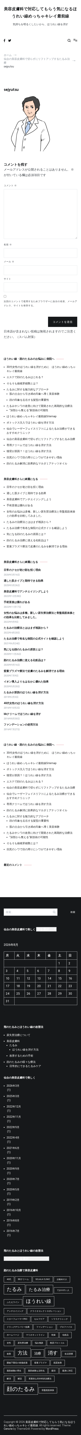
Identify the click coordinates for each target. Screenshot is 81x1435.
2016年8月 (13, 1220)
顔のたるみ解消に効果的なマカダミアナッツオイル (37, 463)
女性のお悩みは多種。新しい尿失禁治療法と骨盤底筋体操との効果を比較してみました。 (41, 513)
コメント (10, 185)
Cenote (8, 1428)
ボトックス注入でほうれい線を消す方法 (30, 422)
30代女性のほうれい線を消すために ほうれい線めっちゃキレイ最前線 (41, 369)
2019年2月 (13, 1199)
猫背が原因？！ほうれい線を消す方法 (29, 451)
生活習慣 (69, 1354)
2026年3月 (13, 1085)
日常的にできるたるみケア (25, 1066)
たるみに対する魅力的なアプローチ (28, 389)
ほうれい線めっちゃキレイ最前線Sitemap (32, 416)
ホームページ (13, 1335)
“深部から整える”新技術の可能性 (28, 410)
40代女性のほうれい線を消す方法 (24, 703)
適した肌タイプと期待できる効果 (26, 493)
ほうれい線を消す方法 (25, 1049)
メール (9, 261)
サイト (7, 279)
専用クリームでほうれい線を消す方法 (29, 445)
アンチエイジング (15, 1311)
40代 (9, 1279)
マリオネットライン (35, 1335)
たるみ (13, 1045)
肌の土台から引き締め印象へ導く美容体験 (34, 393)
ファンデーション (44, 1327)
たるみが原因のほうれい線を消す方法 (26, 692)
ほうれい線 (38, 1301)
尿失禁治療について (18, 1034)
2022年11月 (14, 1116)
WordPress (52, 1428)
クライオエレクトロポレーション (45, 1311)
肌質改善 (57, 1363)
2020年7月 (13, 1179)
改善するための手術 (21, 1055)
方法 (23, 1353)
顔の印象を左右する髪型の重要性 (29, 399)
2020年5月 (13, 1189)
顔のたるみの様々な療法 (21, 1061)
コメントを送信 (63, 321)
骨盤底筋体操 (48, 1390)
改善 (9, 1354)
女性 (9, 1343)
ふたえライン (13, 1302)
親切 (53, 1370)
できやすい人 (63, 1290)
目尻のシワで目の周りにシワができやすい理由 (34, 457)
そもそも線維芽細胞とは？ (22, 383)
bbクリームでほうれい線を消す (22, 713)
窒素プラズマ (40, 1363)
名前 (8, 244)
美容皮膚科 (13, 1041)
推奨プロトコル (57, 1343)
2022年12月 (14, 1106)
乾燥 (53, 1335)
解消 (9, 1378)
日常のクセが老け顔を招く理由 (25, 486)
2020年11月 (14, 1158)
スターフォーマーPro (17, 1319)
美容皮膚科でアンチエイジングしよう (29, 499)
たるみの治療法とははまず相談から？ (29, 521)
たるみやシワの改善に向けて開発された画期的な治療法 (40, 405)
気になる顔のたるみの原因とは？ (26, 534)
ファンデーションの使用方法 (21, 724)
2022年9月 (13, 1127)
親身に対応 (67, 1370)
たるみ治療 (39, 1289)
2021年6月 (13, 1148)
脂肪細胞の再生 (14, 1370)
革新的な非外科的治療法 (40, 1378)
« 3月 (7, 1011)
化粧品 (65, 1335)
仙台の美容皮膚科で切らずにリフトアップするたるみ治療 (41, 439)
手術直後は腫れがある (20, 505)
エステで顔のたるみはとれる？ (25, 377)
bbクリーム (23, 1279)
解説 (20, 1378)
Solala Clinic (43, 1279)
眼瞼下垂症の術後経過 (17, 1363)
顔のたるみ (21, 1389)
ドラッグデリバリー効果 (18, 1327)
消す (53, 1353)
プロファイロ (66, 1327)
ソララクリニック (59, 1319)
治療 (37, 1353)
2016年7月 (13, 1230)
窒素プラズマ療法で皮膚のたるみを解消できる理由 (37, 546)
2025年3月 (13, 1096)
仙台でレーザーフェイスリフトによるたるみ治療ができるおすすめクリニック (41, 430)
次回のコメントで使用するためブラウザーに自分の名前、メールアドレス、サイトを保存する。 (40, 303)
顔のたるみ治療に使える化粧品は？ (28, 540)
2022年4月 (13, 1137)
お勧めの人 (62, 1279)
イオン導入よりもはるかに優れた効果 (26, 681)
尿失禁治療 (23, 1343)
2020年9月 (13, 1168)
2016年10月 (14, 1210)
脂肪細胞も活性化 (36, 1370)
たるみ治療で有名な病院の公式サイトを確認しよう (37, 528)
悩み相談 (39, 1343)
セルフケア (39, 1319)
